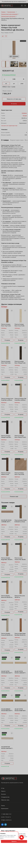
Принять (14, 841)
